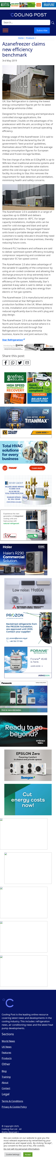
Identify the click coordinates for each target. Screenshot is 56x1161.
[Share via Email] (27, 362)
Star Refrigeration (12, 339)
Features (6, 1052)
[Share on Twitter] (20, 362)
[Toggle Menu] (5, 30)
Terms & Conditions (12, 1101)
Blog (4, 1071)
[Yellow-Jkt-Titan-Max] (26, 422)
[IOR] (23, 971)
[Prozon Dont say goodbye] (28, 628)
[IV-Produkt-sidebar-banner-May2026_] (23, 525)
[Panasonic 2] (23, 696)
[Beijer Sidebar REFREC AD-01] (28, 388)
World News (8, 1041)
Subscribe (42, 30)
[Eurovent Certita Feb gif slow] (28, 799)
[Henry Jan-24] (28, 491)
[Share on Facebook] (5, 362)
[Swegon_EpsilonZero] (28, 765)
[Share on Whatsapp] (12, 362)
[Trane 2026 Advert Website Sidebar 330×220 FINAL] (23, 456)
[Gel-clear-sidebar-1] (28, 868)
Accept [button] (28, 1154)
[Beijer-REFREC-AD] (28, 4)
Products (30, 37)
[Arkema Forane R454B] (28, 662)
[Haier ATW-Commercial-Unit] (23, 559)
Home (21, 37)
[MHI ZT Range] (28, 594)
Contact (6, 1088)
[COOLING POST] (23, 902)
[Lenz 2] (23, 936)
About (5, 1082)
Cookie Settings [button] (12, 1154)
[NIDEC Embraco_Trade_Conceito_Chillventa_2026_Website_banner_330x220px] (23, 731)
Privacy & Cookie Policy (14, 1106)
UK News (6, 1046)
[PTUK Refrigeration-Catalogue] (23, 834)
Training (6, 1076)
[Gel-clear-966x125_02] (28, 347)
